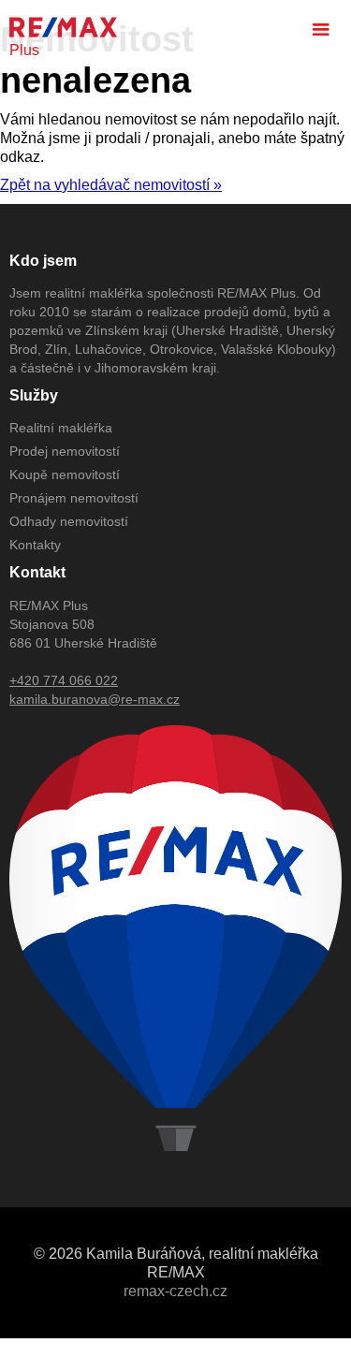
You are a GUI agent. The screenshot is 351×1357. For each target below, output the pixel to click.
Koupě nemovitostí (64, 474)
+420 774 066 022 (63, 680)
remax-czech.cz (175, 1291)
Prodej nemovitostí (64, 451)
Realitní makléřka (60, 427)
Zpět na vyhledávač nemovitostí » (111, 185)
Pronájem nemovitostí (74, 497)
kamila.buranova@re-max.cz (94, 699)
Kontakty (35, 544)
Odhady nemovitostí (68, 521)
